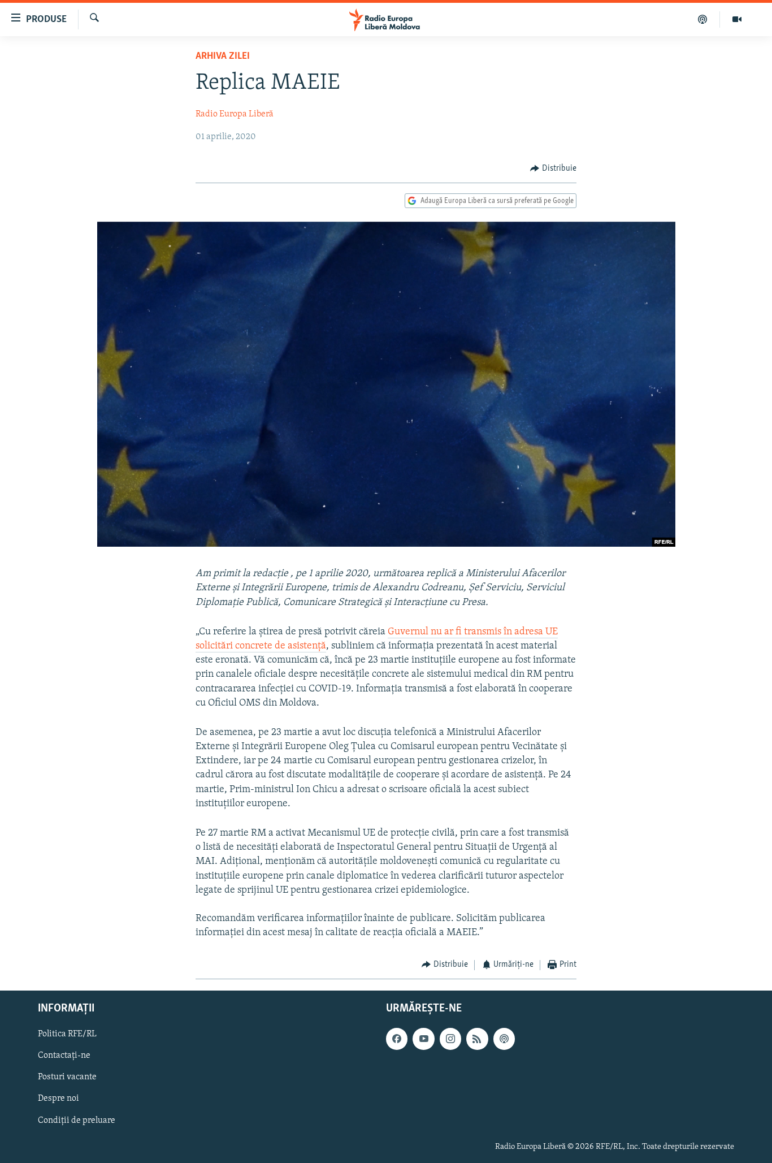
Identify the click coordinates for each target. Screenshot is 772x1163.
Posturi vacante (67, 1077)
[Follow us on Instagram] (450, 1038)
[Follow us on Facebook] (396, 1038)
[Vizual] (737, 19)
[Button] (553, 168)
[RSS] (477, 1038)
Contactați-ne (64, 1055)
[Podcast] (703, 19)
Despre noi (58, 1099)
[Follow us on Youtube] (423, 1038)
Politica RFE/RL (67, 1034)
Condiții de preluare (76, 1120)
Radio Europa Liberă (235, 114)
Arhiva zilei (223, 56)
